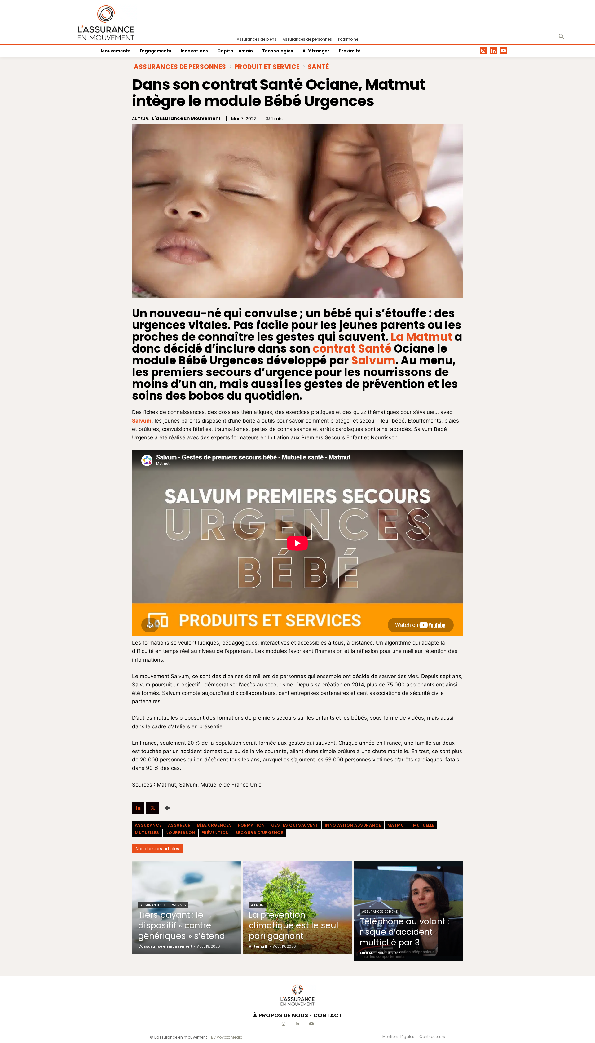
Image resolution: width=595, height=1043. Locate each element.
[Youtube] (503, 51)
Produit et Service (267, 67)
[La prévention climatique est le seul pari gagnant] (297, 907)
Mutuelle (423, 825)
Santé (318, 67)
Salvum (373, 360)
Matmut (397, 825)
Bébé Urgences (214, 825)
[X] (152, 808)
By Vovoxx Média (227, 1037)
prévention (215, 833)
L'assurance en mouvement (186, 118)
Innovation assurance (353, 825)
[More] (167, 808)
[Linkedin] (493, 51)
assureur (179, 825)
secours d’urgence (259, 833)
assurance (148, 825)
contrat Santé (352, 349)
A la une (258, 905)
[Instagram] (483, 51)
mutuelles (147, 833)
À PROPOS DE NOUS (280, 1015)
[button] (561, 36)
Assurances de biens (380, 911)
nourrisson (180, 833)
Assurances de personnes (180, 67)
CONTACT (327, 1015)
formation (251, 825)
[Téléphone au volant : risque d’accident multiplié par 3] (408, 911)
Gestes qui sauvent (295, 825)
